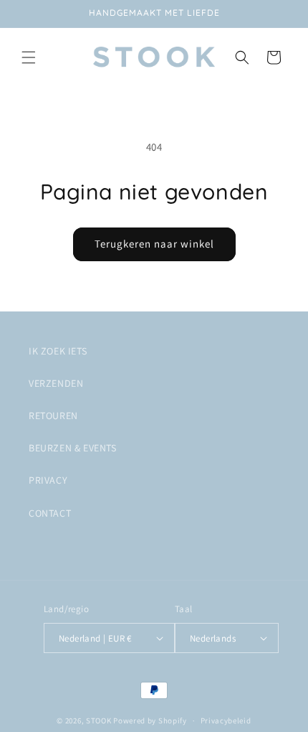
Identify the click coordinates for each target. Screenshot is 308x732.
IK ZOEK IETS (58, 350)
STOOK (99, 720)
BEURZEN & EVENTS (73, 447)
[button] (28, 57)
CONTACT (50, 513)
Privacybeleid (226, 720)
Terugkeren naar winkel (154, 243)
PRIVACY (48, 480)
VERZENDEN (56, 383)
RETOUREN (53, 415)
